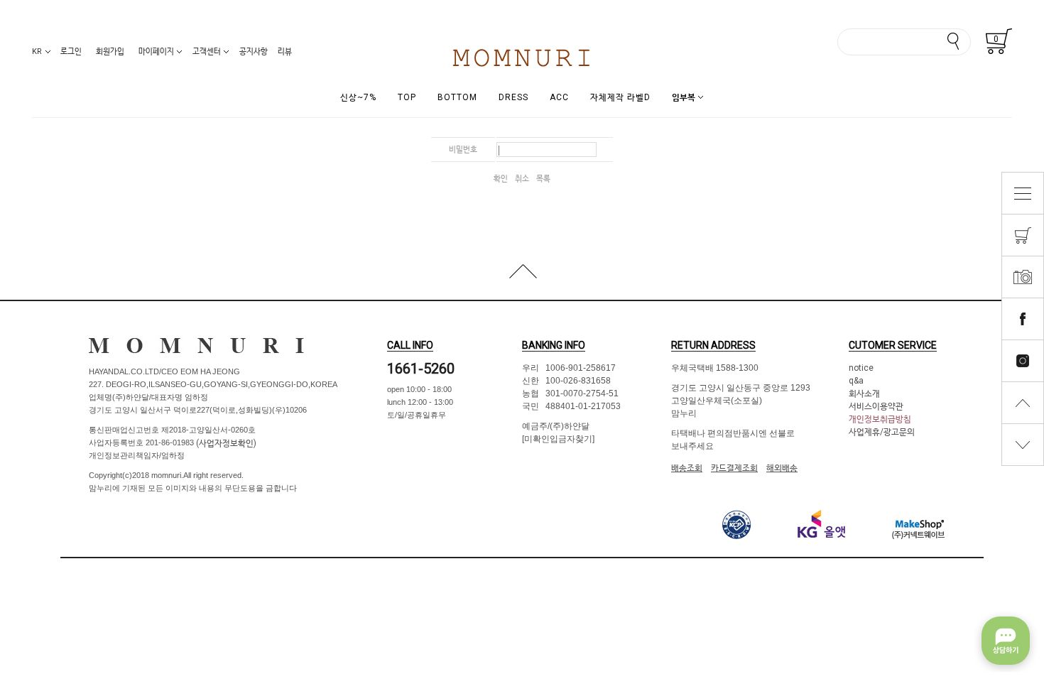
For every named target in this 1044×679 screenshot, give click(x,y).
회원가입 (110, 51)
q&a (856, 381)
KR (37, 51)
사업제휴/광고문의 (882, 432)
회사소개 (864, 393)
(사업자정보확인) (225, 443)
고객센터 (206, 51)
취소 (522, 178)
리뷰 (285, 51)
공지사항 (253, 51)
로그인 (71, 51)
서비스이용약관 (876, 406)
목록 (543, 178)
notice (861, 368)
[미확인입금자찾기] (558, 439)
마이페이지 (156, 51)
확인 (501, 178)
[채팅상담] (1005, 640)
